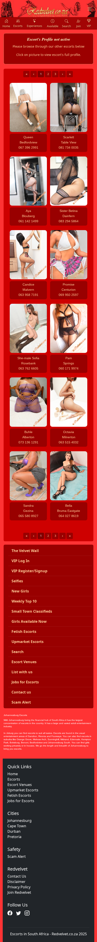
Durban (14, 831)
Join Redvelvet (19, 892)
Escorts (13, 779)
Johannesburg (19, 820)
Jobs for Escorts (20, 800)
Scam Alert (16, 856)
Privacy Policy (18, 887)
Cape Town (16, 825)
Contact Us (16, 876)
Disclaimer (16, 881)
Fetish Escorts (19, 795)
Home (12, 773)
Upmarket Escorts (22, 790)
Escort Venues (19, 784)
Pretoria (14, 836)
